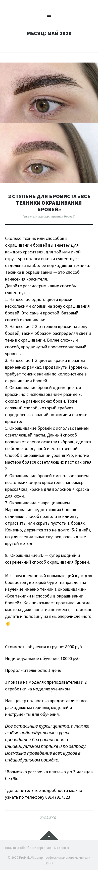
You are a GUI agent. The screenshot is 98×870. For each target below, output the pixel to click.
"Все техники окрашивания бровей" (49, 216)
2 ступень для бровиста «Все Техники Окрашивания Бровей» (49, 203)
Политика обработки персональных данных (37, 848)
